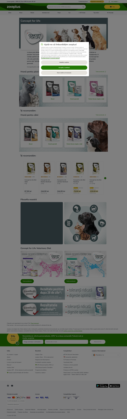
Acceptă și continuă (64, 67)
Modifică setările (64, 62)
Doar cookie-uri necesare (64, 73)
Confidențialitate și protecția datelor (50, 58)
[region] (64, 59)
